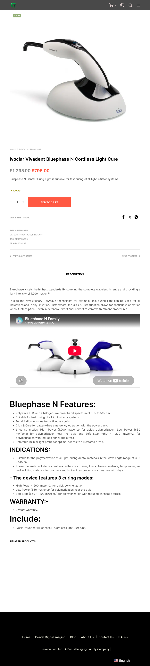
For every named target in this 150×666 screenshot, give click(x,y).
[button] (112, 5)
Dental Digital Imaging (50, 637)
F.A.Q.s (123, 637)
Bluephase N (21, 239)
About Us (87, 637)
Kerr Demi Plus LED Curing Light (54, 582)
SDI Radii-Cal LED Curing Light (88, 582)
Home (13, 149)
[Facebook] (124, 218)
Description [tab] (75, 274)
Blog (73, 637)
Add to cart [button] (19, 593)
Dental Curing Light (30, 149)
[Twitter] (131, 218)
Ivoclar (22, 243)
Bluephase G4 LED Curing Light (20, 582)
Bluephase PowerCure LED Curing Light (120, 577)
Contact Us (106, 637)
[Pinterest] (137, 218)
